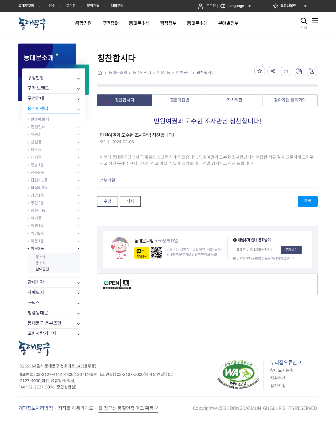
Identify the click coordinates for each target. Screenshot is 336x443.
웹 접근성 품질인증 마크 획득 (126, 408)
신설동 (36, 142)
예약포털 (117, 6)
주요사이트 (288, 6)
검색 (303, 27)
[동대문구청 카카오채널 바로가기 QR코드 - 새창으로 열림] (156, 253)
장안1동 (37, 195)
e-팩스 (34, 303)
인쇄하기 (286, 71)
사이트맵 (315, 24)
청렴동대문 (38, 313)
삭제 (130, 201)
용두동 (36, 149)
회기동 (36, 218)
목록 (308, 201)
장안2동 (37, 202)
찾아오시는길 (282, 370)
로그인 (211, 6)
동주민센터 (38, 108)
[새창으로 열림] (299, 71)
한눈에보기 (40, 119)
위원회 (36, 134)
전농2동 (37, 172)
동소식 (41, 263)
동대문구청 (26, 6)
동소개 (41, 257)
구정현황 (36, 78)
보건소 (50, 6)
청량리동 (38, 210)
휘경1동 (37, 225)
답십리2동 (39, 187)
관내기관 (36, 282)
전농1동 (37, 164)
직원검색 (278, 378)
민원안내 (38, 126)
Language (236, 6)
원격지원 (278, 386)
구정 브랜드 (38, 88)
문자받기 (291, 250)
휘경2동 (37, 233)
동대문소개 (118, 72)
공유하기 (272, 71)
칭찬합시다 (206, 72)
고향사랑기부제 (42, 333)
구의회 (71, 6)
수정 (107, 201)
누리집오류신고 (285, 363)
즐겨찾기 (259, 71)
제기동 (36, 157)
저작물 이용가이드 (75, 408)
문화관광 (93, 6)
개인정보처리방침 (35, 408)
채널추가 (141, 256)
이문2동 (37, 248)
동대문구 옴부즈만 (44, 323)
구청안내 (36, 98)
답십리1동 (39, 180)
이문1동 (37, 240)
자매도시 (36, 292)
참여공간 (42, 269)
